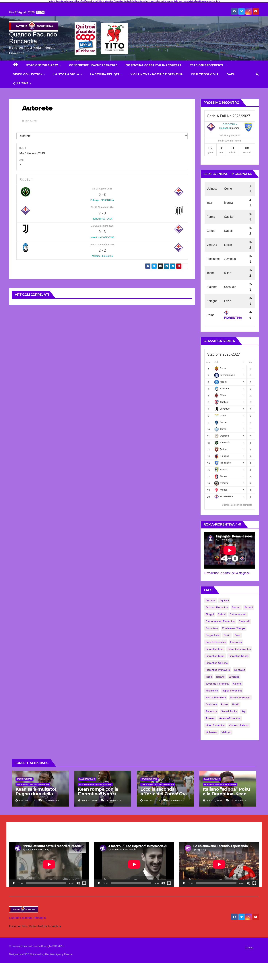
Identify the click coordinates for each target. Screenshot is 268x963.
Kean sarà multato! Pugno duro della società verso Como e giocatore (38, 795)
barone (236, 607)
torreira (210, 718)
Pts (251, 362)
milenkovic (212, 690)
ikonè (209, 676)
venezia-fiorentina (229, 718)
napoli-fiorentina (232, 690)
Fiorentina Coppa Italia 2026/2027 (153, 65)
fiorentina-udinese (217, 662)
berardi (248, 607)
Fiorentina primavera (218, 669)
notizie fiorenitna (216, 697)
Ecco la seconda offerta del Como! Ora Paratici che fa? (163, 793)
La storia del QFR (105, 74)
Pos (208, 362)
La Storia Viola (66, 74)
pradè (235, 704)
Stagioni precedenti (206, 65)
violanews (211, 732)
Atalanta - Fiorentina (102, 256)
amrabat (210, 600)
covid (227, 635)
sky (243, 711)
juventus (234, 676)
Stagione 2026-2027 (42, 65)
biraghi (210, 614)
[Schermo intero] (84, 883)
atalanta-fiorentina (217, 607)
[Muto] (78, 883)
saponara (211, 711)
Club (216, 362)
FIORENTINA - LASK (102, 218)
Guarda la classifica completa (237, 505)
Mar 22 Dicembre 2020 (102, 226)
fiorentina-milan (215, 655)
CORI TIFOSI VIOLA (205, 74)
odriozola (211, 704)
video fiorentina (215, 725)
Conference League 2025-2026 (93, 65)
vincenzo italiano (238, 725)
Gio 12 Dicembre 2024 (102, 207)
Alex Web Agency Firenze (58, 954)
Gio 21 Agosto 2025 (102, 188)
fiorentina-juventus (239, 649)
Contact (249, 947)
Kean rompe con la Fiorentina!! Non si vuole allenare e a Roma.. (98, 795)
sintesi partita (229, 711)
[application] (49, 864)
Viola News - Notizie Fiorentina (33, 784)
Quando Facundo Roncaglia (33, 37)
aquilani (224, 600)
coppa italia (213, 635)
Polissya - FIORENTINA (102, 200)
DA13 (230, 74)
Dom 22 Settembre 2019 (102, 244)
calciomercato (238, 614)
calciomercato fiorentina (220, 621)
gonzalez (239, 669)
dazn (237, 635)
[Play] (14, 883)
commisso (212, 628)
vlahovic (226, 732)
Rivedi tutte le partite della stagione (227, 573)
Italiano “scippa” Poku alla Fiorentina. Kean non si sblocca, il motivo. (226, 795)
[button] (257, 74)
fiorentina (236, 642)
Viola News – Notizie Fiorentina (157, 74)
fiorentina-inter (215, 649)
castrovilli (244, 621)
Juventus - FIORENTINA (102, 237)
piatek (224, 704)
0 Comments (113, 800)
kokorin (237, 683)
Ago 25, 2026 (152, 800)
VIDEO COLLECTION (28, 74)
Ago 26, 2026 (27, 800)
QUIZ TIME (21, 83)
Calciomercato (24, 779)
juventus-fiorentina (217, 683)
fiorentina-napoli (238, 655)
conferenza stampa (233, 628)
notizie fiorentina (240, 697)
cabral (222, 614)
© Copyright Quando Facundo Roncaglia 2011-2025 (36, 946)
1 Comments (50, 800)
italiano (220, 676)
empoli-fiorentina (216, 642)
